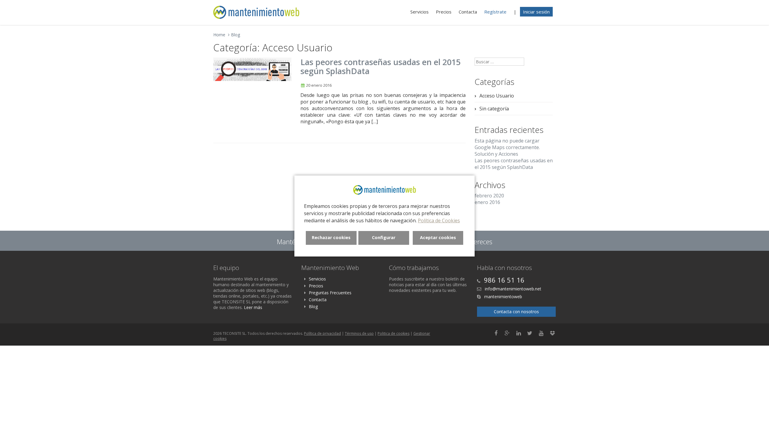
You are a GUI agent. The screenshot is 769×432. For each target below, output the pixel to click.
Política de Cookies (439, 220)
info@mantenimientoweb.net (512, 289)
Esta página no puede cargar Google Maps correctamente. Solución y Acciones (507, 147)
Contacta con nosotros (516, 311)
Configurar (383, 237)
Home (219, 35)
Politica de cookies (393, 333)
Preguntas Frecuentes (330, 293)
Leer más (253, 307)
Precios (443, 12)
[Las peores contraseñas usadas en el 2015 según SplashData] (252, 69)
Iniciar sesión (536, 12)
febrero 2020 (489, 195)
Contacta (468, 12)
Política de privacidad (322, 333)
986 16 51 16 (504, 279)
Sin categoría (494, 108)
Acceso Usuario (496, 95)
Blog (235, 35)
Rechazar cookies (331, 237)
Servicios (419, 12)
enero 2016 (487, 202)
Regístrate (495, 12)
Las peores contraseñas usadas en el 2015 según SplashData (380, 66)
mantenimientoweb (502, 296)
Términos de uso (359, 333)
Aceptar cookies (438, 237)
